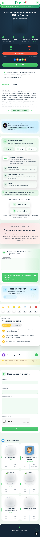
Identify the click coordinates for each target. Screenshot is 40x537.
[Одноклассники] (17, 59)
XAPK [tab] (21, 149)
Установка (6, 325)
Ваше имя (4, 379)
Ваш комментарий (7, 396)
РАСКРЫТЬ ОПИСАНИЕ (20, 110)
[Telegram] (20, 59)
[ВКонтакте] (15, 59)
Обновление (16, 325)
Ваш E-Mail (5, 388)
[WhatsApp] (22, 59)
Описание (5, 84)
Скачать (21, 65)
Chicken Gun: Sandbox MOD (18, 127)
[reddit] (25, 59)
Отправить (20, 429)
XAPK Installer (22, 204)
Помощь (14, 84)
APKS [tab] (32, 149)
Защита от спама (6, 416)
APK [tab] (9, 149)
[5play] (20, 3)
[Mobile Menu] (2, 3)
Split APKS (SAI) (22, 211)
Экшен (34, 41)
